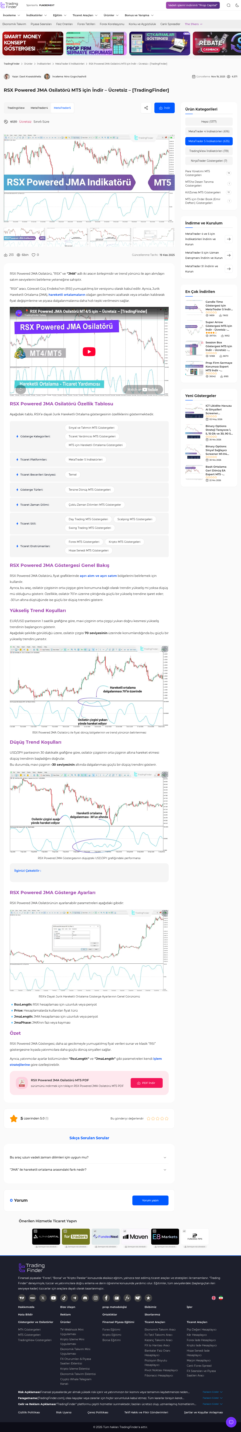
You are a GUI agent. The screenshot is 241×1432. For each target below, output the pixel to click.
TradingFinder (12, 63)
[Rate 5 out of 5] (167, 1118)
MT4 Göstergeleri (29, 1329)
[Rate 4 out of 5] (162, 1118)
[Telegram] (74, 1298)
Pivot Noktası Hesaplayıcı (161, 1370)
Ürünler (28, 63)
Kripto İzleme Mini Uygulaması (72, 1342)
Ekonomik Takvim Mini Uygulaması (75, 1351)
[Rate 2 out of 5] (153, 1118)
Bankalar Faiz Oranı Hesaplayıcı (157, 1353)
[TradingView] (22, 1298)
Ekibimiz (150, 1307)
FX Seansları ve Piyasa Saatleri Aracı (201, 1373)
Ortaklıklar (109, 1314)
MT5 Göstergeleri (29, 1335)
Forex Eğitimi (111, 1329)
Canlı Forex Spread (199, 1365)
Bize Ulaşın (67, 1307)
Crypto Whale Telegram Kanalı (76, 1381)
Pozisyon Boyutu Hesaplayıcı (156, 1363)
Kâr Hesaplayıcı (197, 1335)
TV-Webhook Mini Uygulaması (72, 1332)
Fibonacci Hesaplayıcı (159, 1375)
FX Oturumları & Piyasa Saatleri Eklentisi (75, 1361)
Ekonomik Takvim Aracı (160, 1329)
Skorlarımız (152, 1314)
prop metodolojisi (114, 1307)
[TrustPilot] (148, 1298)
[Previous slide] (5, 43)
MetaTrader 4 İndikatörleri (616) (209, 131)
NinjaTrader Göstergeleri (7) (209, 160)
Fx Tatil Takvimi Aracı (158, 1335)
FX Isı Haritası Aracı (157, 1345)
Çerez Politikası (98, 1412)
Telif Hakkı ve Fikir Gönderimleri (146, 1412)
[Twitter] (43, 1298)
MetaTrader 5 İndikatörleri (69, 63)
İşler (189, 1307)
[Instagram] (95, 1298)
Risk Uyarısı (64, 1412)
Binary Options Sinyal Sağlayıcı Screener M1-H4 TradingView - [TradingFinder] (216, 454)
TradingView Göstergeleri (35, 1340)
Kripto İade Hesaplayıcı (202, 1345)
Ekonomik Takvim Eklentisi (78, 1374)
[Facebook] (106, 1298)
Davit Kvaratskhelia (30, 76)
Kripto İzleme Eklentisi (75, 1368)
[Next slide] (235, 43)
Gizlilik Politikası (29, 1412)
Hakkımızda (26, 1307)
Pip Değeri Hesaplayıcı (202, 1329)
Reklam (65, 1314)
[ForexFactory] (116, 1298)
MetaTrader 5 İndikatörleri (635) (209, 141)
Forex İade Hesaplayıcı (201, 1340)
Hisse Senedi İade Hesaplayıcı (198, 1353)
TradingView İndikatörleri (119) (209, 151)
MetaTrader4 (39, 108)
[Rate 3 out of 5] (157, 1118)
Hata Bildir (25, 1314)
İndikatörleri (44, 63)
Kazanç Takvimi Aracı (158, 1340)
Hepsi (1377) (209, 121)
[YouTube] (53, 1298)
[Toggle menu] (231, 1422)
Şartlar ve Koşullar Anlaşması (203, 1412)
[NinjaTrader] (138, 1298)
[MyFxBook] (127, 1298)
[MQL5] (32, 1298)
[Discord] (85, 1298)
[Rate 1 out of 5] (148, 1118)
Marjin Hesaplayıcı (199, 1360)
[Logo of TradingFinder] (9, 5)
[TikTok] (64, 1298)
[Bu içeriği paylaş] (146, 108)
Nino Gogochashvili (75, 76)
